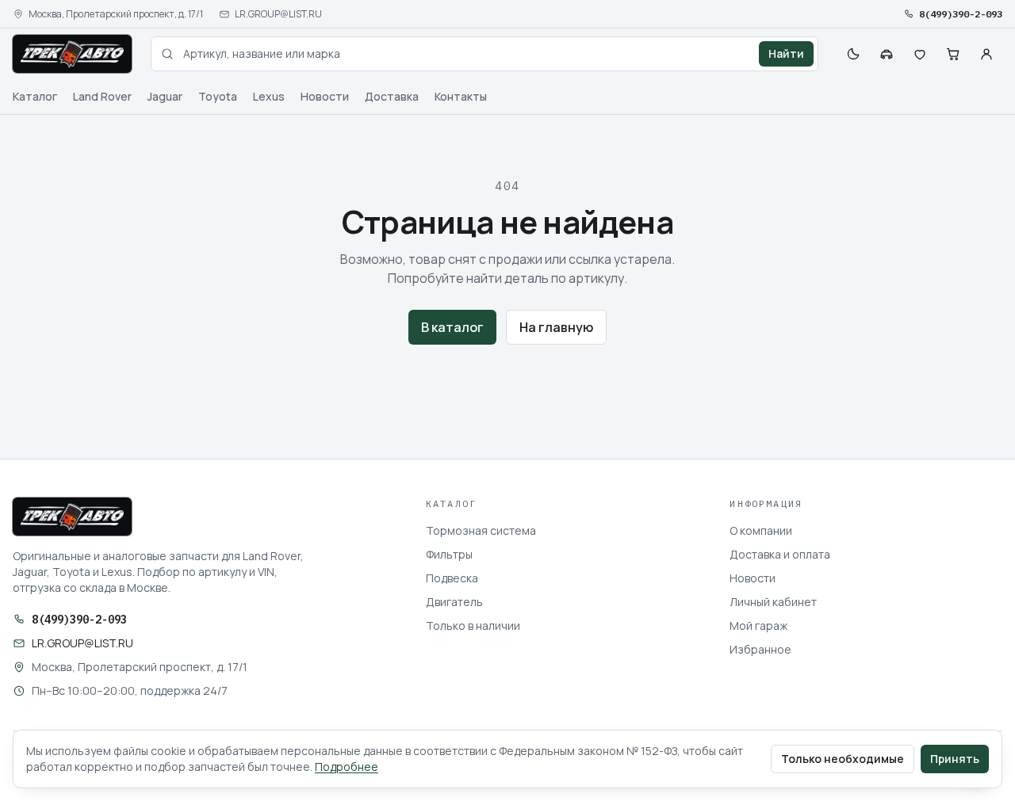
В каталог (452, 327)
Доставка (392, 96)
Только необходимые (842, 758)
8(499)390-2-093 (960, 14)
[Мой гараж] (886, 54)
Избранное (760, 649)
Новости (325, 96)
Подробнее (346, 766)
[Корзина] (953, 54)
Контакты (461, 96)
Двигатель (454, 601)
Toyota (217, 96)
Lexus (269, 96)
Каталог (35, 96)
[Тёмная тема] (853, 54)
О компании (761, 530)
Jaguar (164, 96)
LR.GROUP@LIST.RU (278, 14)
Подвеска (452, 577)
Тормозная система (481, 530)
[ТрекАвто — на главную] (72, 54)
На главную (556, 327)
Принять (954, 758)
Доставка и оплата (780, 554)
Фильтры (449, 554)
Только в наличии (473, 625)
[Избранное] (920, 54)
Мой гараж (758, 625)
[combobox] (484, 53)
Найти (786, 53)
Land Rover (102, 96)
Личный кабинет (773, 601)
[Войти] (986, 54)
